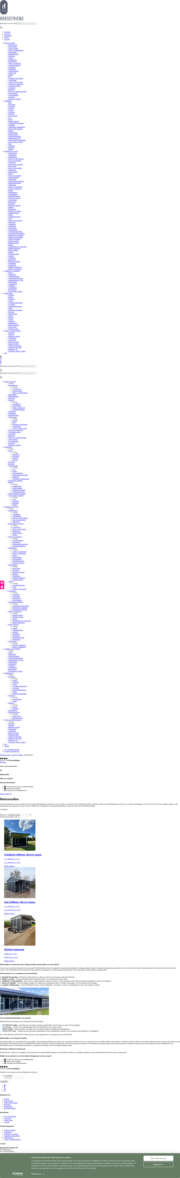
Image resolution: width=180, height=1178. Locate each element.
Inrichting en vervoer (11, 151)
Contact (6, 746)
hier (94, 1168)
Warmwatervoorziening (16, 181)
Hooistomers (12, 228)
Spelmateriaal (12, 323)
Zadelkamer (12, 185)
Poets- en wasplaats (14, 176)
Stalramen (11, 56)
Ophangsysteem (13, 213)
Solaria (10, 273)
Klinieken (11, 90)
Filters (4, 762)
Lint (9, 118)
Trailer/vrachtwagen (14, 346)
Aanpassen (157, 1164)
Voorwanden (12, 47)
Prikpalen (11, 147)
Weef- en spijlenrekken (15, 50)
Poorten (10, 110)
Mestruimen (12, 209)
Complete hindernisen (15, 303)
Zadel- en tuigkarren (15, 189)
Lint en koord (12, 116)
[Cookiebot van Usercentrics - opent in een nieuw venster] (18, 1174)
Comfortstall (12, 80)
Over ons (7, 34)
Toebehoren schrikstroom (16, 127)
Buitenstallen (12, 52)
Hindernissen (8, 293)
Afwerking (12, 88)
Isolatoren (11, 125)
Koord (10, 119)
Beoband (11, 114)
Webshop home (5, 755)
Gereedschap (12, 200)
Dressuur (11, 312)
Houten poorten (13, 241)
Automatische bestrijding (16, 233)
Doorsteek (11, 106)
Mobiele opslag (13, 329)
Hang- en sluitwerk (14, 63)
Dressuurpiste (12, 314)
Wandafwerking (13, 254)
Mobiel (10, 149)
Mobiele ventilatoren (15, 267)
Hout (10, 103)
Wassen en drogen (14, 198)
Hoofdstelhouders (14, 196)
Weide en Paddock (14, 239)
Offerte (6, 37)
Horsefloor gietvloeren (15, 78)
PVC (10, 76)
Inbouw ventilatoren (15, 269)
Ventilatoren (12, 265)
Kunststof (11, 112)
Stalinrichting (12, 153)
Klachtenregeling (9, 1108)
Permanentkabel (13, 121)
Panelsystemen (13, 134)
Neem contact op (6, 794)
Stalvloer (11, 334)
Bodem (10, 252)
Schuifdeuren (12, 62)
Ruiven (10, 245)
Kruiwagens (12, 166)
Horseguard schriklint (15, 129)
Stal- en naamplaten (14, 161)
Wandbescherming (14, 217)
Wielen (10, 174)
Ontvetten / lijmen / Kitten (16, 351)
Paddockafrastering (14, 136)
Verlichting (12, 67)
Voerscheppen (13, 230)
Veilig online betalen (11, 1103)
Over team (7, 1118)
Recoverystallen (13, 342)
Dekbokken (12, 69)
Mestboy (11, 207)
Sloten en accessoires (15, 220)
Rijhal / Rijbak (13, 250)
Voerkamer (12, 222)
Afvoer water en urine (15, 82)
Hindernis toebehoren (15, 310)
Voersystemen (13, 93)
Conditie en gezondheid (12, 271)
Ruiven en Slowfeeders (16, 159)
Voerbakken (12, 155)
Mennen (11, 318)
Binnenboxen (12, 45)
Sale (5, 353)
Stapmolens (12, 275)
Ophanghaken (13, 194)
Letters (10, 316)
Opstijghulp (12, 263)
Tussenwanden (13, 48)
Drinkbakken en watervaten (17, 247)
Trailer (10, 215)
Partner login (8, 1120)
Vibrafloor (11, 286)
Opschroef (11, 104)
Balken (10, 297)
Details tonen (36, 1174)
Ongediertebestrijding (15, 232)
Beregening (12, 260)
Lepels (10, 301)
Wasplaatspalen (13, 71)
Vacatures (7, 32)
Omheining (8, 101)
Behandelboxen (13, 54)
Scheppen (11, 204)
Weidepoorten (13, 133)
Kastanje (11, 108)
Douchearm (12, 179)
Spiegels (11, 256)
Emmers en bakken (14, 211)
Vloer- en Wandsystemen (12, 331)
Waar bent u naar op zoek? (9, 23)
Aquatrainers (12, 284)
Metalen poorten (13, 243)
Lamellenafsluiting (14, 65)
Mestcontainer (13, 172)
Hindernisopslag (13, 325)
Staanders (11, 299)
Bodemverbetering (14, 248)
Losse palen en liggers (15, 142)
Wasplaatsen (12, 338)
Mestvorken (12, 202)
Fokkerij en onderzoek (15, 84)
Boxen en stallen (9, 43)
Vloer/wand (12, 73)
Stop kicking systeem (15, 291)
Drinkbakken (12, 157)
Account (7, 39)
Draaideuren (12, 60)
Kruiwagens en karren (15, 164)
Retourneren (8, 1106)
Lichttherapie (12, 288)
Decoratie (11, 97)
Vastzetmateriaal (13, 177)
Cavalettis (11, 304)
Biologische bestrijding (15, 235)
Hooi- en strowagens (15, 168)
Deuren (10, 58)
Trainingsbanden (13, 276)
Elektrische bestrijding (15, 237)
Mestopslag (12, 170)
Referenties (8, 36)
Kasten (10, 190)
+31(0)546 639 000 (12, 749)
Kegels (10, 319)
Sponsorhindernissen (15, 306)
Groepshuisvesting (14, 86)
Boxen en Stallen (17, 755)
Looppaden (12, 340)
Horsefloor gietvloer (15, 347)
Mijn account (8, 1101)
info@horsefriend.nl (12, 751)
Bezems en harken (14, 205)
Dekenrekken (12, 192)
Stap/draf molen (13, 344)
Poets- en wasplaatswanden (17, 91)
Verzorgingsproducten (15, 278)
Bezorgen (7, 1104)
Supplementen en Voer (15, 280)
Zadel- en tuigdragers (15, 187)
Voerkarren (12, 224)
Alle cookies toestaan (158, 1158)
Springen (11, 295)
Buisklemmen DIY (14, 138)
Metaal (10, 131)
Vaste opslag (12, 327)
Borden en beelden (14, 99)
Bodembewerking (14, 261)
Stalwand (11, 332)
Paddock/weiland (14, 336)
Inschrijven (4, 1081)
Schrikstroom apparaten (16, 123)
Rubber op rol (13, 349)
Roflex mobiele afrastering (17, 140)
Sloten (10, 308)
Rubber (10, 75)
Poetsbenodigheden (14, 183)
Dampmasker (12, 282)
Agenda (6, 1122)
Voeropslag (12, 226)
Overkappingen (13, 95)
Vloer (10, 218)
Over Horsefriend (10, 1116)
